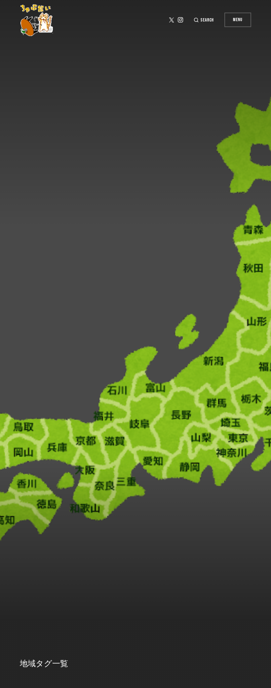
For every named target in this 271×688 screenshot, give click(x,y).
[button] (203, 20)
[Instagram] (180, 19)
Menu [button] (238, 19)
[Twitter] (171, 19)
